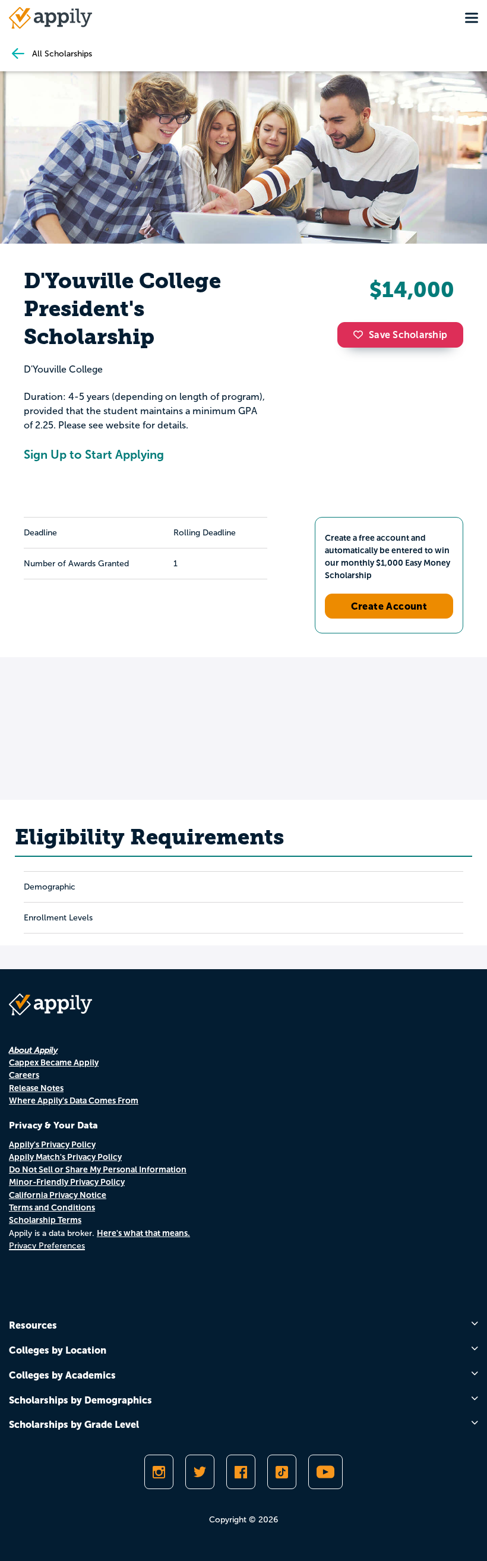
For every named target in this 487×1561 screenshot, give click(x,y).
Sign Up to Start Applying (94, 454)
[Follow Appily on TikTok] (281, 1472)
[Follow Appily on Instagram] (158, 1472)
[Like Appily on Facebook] (240, 1472)
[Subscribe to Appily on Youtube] (325, 1472)
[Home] (50, 18)
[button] (361, 334)
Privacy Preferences (47, 1245)
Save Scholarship (408, 335)
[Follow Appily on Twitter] (199, 1472)
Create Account (389, 606)
